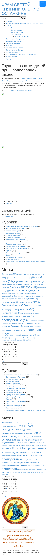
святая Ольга (20, 330)
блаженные (40, 442)
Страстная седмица (33, 293)
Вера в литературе (13, 52)
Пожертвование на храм (15, 48)
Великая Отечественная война (20, 278)
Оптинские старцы (26, 433)
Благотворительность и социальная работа (22, 226)
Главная (9, 21)
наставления (12, 313)
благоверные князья (24, 296)
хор (28, 340)
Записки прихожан (13, 235)
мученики (25, 309)
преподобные (16, 319)
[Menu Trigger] (43, 4)
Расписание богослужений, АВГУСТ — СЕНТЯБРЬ (24, 23)
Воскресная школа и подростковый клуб (20, 54)
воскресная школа (13, 233)
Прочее (9, 203)
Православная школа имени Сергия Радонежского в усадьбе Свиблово (22, 79)
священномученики (10, 340)
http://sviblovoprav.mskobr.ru (21, 91)
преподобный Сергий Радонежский (25, 323)
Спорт (8, 255)
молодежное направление (16, 239)
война (34, 298)
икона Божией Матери (21, 303)
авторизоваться (7, 216)
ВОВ (5, 278)
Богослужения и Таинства (15, 228)
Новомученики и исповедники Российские (19, 284)
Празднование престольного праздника (20, 59)
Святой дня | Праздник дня (16, 39)
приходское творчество (19, 464)
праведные (27, 316)
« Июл (4, 361)
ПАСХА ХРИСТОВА (23, 287)
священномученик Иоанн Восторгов (24, 338)
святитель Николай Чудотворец (20, 335)
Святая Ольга (16, 34)
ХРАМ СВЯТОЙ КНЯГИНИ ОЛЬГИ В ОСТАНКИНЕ (20, 9)
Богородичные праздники (34, 274)
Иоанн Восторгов (17, 32)
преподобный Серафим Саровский (32, 460)
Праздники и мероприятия (16, 246)
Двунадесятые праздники (29, 281)
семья (21, 340)
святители (9, 468)
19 (7, 354)
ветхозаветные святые (20, 299)
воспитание (23, 302)
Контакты (9, 45)
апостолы (7, 296)
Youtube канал (11, 56)
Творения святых (12, 259)
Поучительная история (14, 244)
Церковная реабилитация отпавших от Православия (25, 261)
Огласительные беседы (14, 50)
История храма (16, 28)
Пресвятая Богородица (24, 290)
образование (27, 313)
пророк (10, 330)
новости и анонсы (12, 242)
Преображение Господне (22, 437)
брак (8, 299)
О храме (9, 25)
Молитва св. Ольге (22, 36)
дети (30, 302)
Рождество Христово (12, 293)
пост (18, 316)
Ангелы (20, 274)
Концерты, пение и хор (14, 237)
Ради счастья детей (13, 43)
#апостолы (9, 274)
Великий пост (25, 426)
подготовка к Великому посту (19, 456)
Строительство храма (14, 41)
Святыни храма (16, 30)
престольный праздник (12, 326)
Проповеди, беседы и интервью (17, 248)
